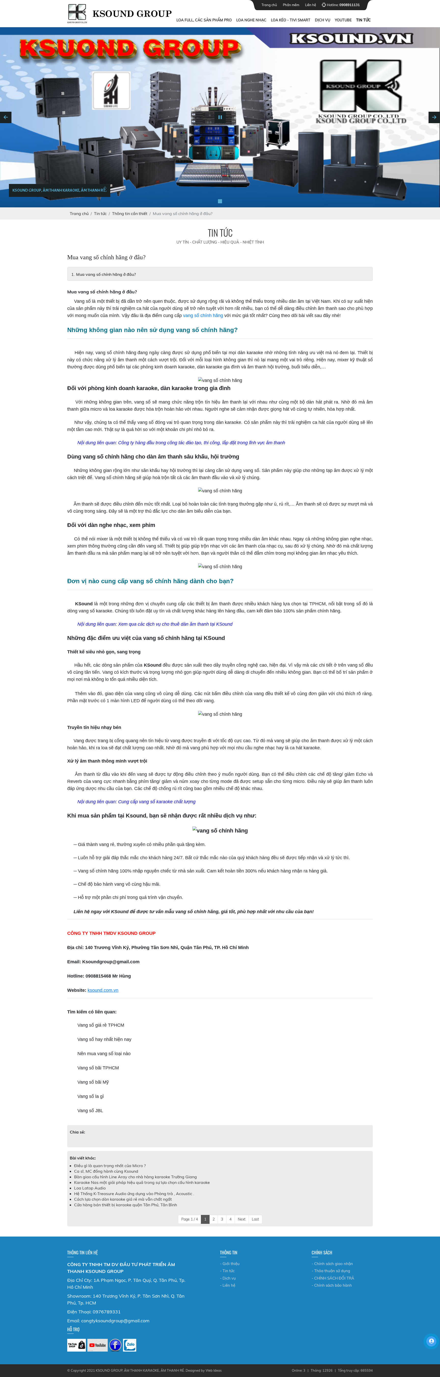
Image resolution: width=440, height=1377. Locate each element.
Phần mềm (291, 5)
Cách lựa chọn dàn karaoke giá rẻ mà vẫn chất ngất (123, 1199)
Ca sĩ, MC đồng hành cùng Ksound (106, 1171)
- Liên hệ (227, 1285)
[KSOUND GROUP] (115, 1345)
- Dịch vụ (228, 1278)
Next (241, 1219)
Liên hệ (310, 5)
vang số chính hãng (203, 315)
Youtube (343, 20)
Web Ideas (213, 1370)
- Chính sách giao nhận (332, 1263)
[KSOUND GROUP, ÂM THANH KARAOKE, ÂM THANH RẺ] (220, 201)
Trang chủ (269, 5)
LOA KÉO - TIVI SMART (290, 20)
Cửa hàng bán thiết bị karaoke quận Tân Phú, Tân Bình (125, 1204)
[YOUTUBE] (97, 1345)
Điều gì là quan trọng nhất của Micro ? (110, 1165)
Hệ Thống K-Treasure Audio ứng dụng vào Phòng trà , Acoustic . (134, 1193)
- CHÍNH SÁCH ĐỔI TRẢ (333, 1278)
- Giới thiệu (230, 1263)
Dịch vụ (322, 20)
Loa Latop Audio (90, 1187)
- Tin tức (227, 1270)
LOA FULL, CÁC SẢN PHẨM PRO (204, 20)
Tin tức (363, 20)
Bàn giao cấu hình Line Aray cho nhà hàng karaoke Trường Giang (135, 1176)
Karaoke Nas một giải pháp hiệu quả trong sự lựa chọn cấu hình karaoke (142, 1182)
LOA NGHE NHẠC (251, 20)
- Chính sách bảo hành (332, 1285)
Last (255, 1219)
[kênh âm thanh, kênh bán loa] (76, 1345)
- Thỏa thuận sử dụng (331, 1270)
